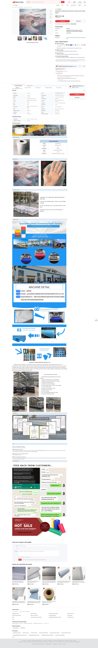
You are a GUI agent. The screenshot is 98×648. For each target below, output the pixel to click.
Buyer (62, 5)
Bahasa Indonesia (77, 641)
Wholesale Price (50, 640)
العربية (54, 641)
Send (20, 559)
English (25, 641)
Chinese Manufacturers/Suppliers (36, 640)
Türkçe (69, 641)
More (13, 637)
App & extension (73, 5)
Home (13, 7)
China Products (29, 640)
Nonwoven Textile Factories (43, 632)
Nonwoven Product (26, 632)
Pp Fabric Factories (34, 632)
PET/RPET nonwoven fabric (16, 615)
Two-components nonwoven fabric (36, 617)
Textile (16, 7)
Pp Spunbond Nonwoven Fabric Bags (47, 635)
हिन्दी (62, 641)
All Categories (16, 5)
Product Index (67, 640)
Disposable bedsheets (52, 615)
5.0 (73, 87)
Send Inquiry (62, 21)
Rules (85, 5)
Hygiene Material (15, 627)
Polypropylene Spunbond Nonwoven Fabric (20, 635)
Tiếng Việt (72, 641)
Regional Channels (61, 640)
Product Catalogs (27, 611)
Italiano (44, 641)
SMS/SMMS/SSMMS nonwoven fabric (55, 617)
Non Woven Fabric (20, 7)
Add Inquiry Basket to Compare (32, 42)
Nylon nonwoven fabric (34, 615)
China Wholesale (45, 640)
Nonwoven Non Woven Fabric (54, 632)
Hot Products (24, 640)
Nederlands (51, 641)
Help (67, 5)
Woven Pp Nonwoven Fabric (66, 632)
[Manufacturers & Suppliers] (17, 2)
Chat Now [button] (79, 21)
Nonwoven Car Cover (70, 613)
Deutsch (47, 641)
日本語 (60, 641)
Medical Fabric (23, 627)
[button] (64, 88)
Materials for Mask (34, 613)
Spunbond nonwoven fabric (53, 613)
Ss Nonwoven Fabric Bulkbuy (60, 635)
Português (32, 641)
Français (36, 641)
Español (28, 641)
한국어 (57, 641)
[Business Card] (84, 90)
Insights (75, 640)
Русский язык (40, 641)
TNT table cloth (69, 615)
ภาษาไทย (65, 641)
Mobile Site (71, 640)
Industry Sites (55, 640)
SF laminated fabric (70, 617)
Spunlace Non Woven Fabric (28, 7)
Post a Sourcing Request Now (40, 559)
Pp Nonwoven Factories (17, 632)
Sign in (85, 2)
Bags (13, 617)
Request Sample (73, 23)
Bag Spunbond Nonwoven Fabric (34, 635)
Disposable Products (15, 613)
